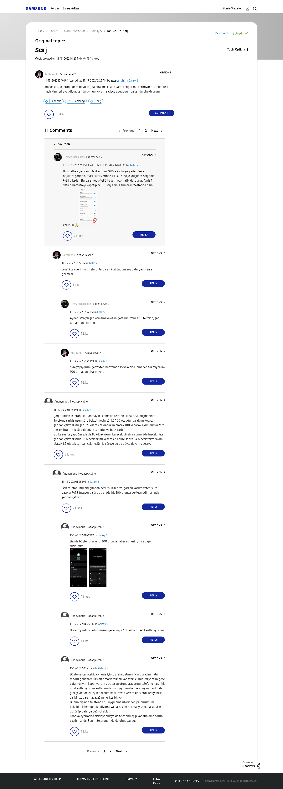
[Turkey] (36, 8)
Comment (161, 113)
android (56, 101)
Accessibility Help (47, 779)
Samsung (79, 101)
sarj (99, 101)
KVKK (156, 783)
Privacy (131, 779)
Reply (144, 234)
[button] (167, 73)
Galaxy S (134, 80)
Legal (157, 779)
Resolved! (221, 33)
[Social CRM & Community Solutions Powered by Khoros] (251, 765)
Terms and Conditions (93, 779)
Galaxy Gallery (71, 8)
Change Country (187, 781)
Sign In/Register (232, 8)
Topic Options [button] (236, 49)
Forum (55, 8)
